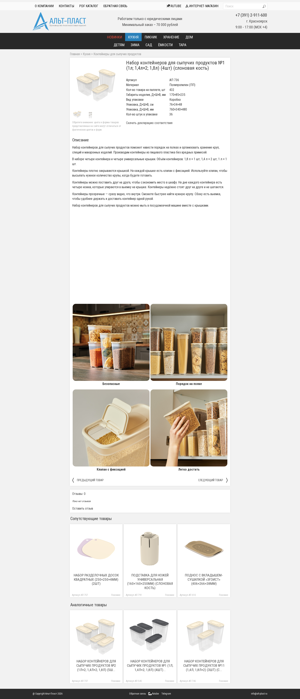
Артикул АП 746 (188, 681)
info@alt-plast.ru (259, 693)
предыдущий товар (88, 480)
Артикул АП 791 (134, 595)
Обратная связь (115, 6)
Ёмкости (165, 45)
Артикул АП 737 (80, 681)
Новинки (114, 37)
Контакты (66, 6)
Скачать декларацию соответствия (149, 123)
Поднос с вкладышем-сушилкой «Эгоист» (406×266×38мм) (204, 579)
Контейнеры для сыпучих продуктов (117, 54)
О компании (44, 6)
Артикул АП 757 (80, 595)
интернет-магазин (203, 6)
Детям (119, 45)
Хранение (171, 37)
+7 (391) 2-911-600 (251, 15)
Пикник (151, 37)
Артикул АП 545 (134, 681)
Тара (182, 45)
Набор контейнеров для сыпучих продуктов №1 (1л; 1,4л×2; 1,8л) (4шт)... (150, 665)
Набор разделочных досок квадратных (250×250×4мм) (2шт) (96, 579)
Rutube (175, 6)
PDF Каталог (88, 6)
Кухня (133, 37)
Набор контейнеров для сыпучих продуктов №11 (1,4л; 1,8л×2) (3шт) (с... (204, 665)
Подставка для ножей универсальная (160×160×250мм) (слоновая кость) (150, 581)
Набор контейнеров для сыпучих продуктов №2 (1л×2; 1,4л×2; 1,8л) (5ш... (96, 665)
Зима (135, 45)
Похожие (115, 595)
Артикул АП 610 (188, 595)
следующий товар (213, 480)
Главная (75, 54)
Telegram (166, 693)
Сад (149, 45)
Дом (189, 37)
